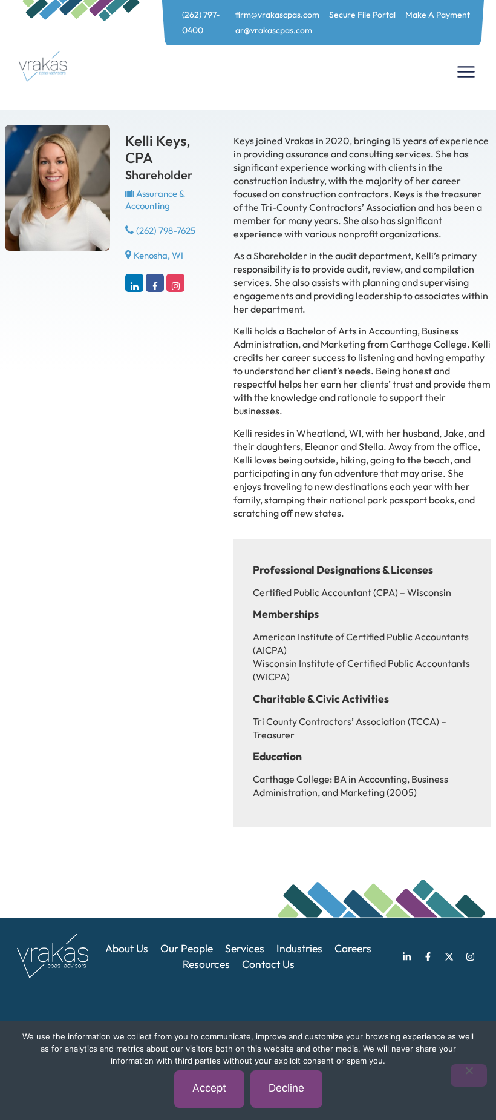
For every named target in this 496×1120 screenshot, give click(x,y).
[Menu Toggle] (466, 72)
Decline (286, 1088)
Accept (209, 1088)
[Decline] (469, 1075)
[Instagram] (175, 283)
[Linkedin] (134, 283)
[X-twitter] (449, 956)
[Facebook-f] (428, 956)
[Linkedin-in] (406, 956)
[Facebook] (155, 283)
